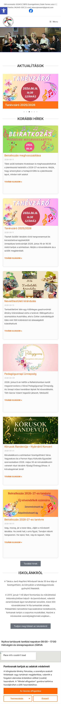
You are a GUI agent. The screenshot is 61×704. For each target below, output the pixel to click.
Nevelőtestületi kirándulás (22, 105)
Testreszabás (16, 698)
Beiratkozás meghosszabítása (22, 155)
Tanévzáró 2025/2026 (17, 228)
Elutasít (45, 698)
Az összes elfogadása (30, 691)
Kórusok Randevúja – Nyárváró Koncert (28, 446)
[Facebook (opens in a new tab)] (30, 11)
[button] (3, 10)
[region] (30, 683)
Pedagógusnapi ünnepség (20, 373)
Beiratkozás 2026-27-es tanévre (24, 519)
